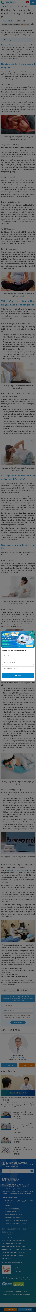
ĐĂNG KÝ (18, 675)
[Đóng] (32, 633)
